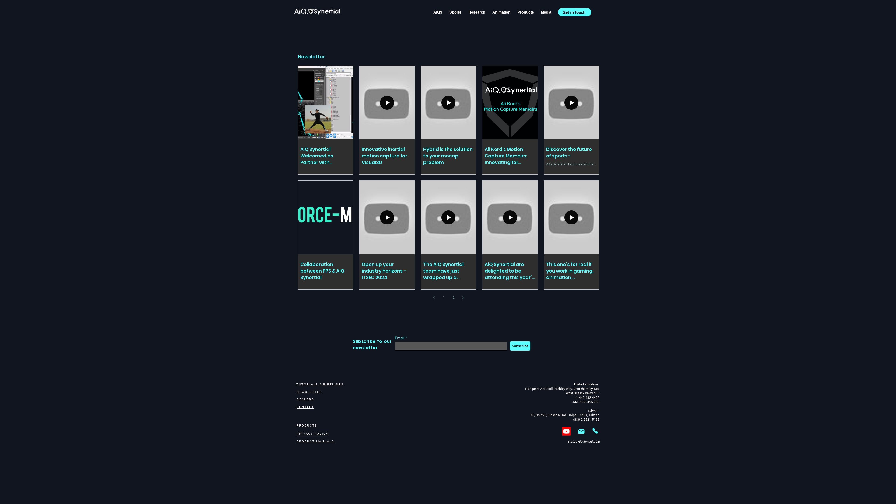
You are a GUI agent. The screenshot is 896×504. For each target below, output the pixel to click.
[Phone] (595, 431)
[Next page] (463, 297)
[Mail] (581, 431)
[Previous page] (434, 297)
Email (400, 338)
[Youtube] (566, 431)
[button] (546, 12)
